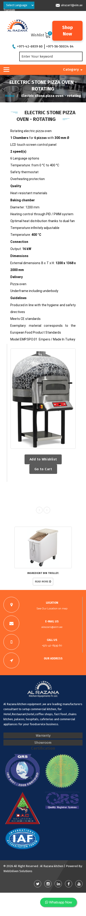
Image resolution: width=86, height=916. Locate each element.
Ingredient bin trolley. (43, 573)
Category (71, 69)
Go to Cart (43, 469)
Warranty (43, 735)
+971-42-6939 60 (30, 46)
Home (9, 96)
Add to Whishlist (43, 459)
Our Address (53, 658)
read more (42, 581)
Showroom (43, 743)
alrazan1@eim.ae (72, 5)
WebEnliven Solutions (17, 871)
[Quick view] (43, 398)
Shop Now (67, 31)
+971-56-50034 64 (60, 46)
